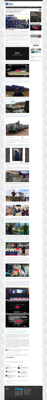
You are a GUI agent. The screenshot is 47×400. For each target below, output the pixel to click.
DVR (25, 390)
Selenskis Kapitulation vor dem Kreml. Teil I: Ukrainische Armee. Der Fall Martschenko (12, 372)
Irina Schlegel (15, 350)
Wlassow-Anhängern (19, 261)
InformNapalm (13, 7)
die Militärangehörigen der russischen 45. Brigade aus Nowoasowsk (15, 168)
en (10, 15)
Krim (27, 391)
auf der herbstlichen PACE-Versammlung (13, 285)
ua (9, 15)
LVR (29, 391)
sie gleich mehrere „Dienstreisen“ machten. (20, 203)
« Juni (15, 396)
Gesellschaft (18, 7)
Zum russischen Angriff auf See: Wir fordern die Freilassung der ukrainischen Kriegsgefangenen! (24, 372)
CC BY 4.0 (19, 352)
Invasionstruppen (28, 390)
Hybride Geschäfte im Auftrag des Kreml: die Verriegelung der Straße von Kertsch (24, 368)
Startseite (7, 7)
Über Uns (35, 7)
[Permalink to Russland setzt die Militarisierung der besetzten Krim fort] (19, 376)
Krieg (25, 391)
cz (8, 15)
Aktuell (23, 7)
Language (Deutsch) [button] (7, 0)
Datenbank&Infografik (29, 7)
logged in (10, 383)
